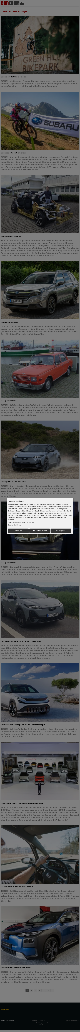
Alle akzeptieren (60, 531)
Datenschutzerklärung (14, 525)
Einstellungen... (18, 531)
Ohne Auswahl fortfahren (39, 531)
